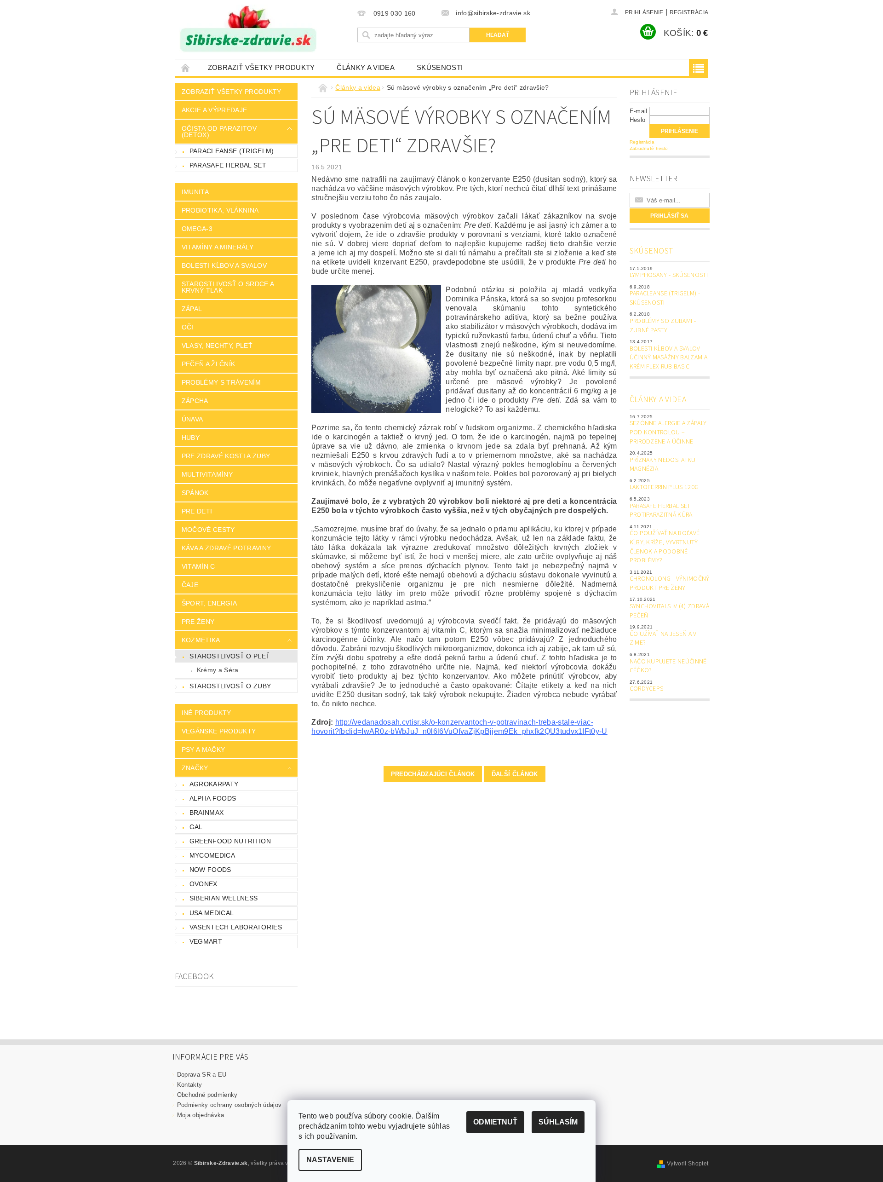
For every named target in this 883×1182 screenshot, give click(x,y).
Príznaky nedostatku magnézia (663, 465)
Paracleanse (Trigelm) (231, 151)
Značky (195, 768)
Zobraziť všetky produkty (261, 67)
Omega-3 (197, 228)
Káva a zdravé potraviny (226, 548)
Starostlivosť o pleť (229, 656)
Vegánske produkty (219, 731)
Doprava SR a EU (202, 1074)
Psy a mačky (203, 749)
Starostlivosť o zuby (230, 686)
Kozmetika (201, 640)
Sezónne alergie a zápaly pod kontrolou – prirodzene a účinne (668, 432)
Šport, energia (209, 603)
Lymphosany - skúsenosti (669, 275)
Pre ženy (198, 621)
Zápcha (195, 400)
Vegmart (205, 941)
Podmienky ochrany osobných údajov (229, 1104)
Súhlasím (558, 1122)
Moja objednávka (200, 1115)
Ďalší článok (515, 774)
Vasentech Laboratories (235, 927)
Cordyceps (647, 688)
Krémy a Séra (218, 670)
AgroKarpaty (214, 784)
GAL (196, 826)
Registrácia (689, 12)
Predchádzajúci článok (433, 774)
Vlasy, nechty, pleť (217, 345)
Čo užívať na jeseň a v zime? (663, 638)
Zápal (192, 308)
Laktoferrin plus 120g (664, 487)
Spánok (195, 492)
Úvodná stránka (186, 67)
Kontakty (189, 1084)
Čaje (190, 584)
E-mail (639, 111)
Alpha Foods (212, 798)
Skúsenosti (440, 67)
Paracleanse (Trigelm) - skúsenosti (665, 298)
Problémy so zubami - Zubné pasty (663, 326)
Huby (191, 437)
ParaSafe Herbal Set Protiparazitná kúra (661, 511)
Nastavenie (330, 1160)
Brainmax (206, 812)
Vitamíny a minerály (217, 247)
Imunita (195, 192)
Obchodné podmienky (207, 1094)
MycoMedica (212, 855)
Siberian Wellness (223, 898)
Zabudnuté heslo (649, 148)
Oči (188, 327)
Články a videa (365, 67)
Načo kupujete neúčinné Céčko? (668, 666)
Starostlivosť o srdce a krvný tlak (228, 287)
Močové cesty (208, 529)
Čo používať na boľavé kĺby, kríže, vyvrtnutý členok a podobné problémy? (665, 547)
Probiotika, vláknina (220, 210)
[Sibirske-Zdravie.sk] (248, 29)
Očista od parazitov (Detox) (219, 131)
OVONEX (203, 884)
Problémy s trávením (221, 382)
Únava (192, 419)
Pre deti (197, 511)
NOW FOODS (210, 869)
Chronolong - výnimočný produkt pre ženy (670, 583)
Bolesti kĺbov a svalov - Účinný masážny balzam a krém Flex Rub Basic (668, 357)
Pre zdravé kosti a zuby (226, 456)
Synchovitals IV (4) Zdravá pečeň (669, 611)
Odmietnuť (495, 1122)
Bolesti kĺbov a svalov (224, 265)
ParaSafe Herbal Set (227, 165)
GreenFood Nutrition (230, 841)
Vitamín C (198, 566)
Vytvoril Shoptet (687, 1163)
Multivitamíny (207, 474)
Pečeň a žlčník (208, 364)
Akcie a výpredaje (214, 110)
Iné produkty (206, 712)
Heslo (638, 119)
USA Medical (211, 913)
